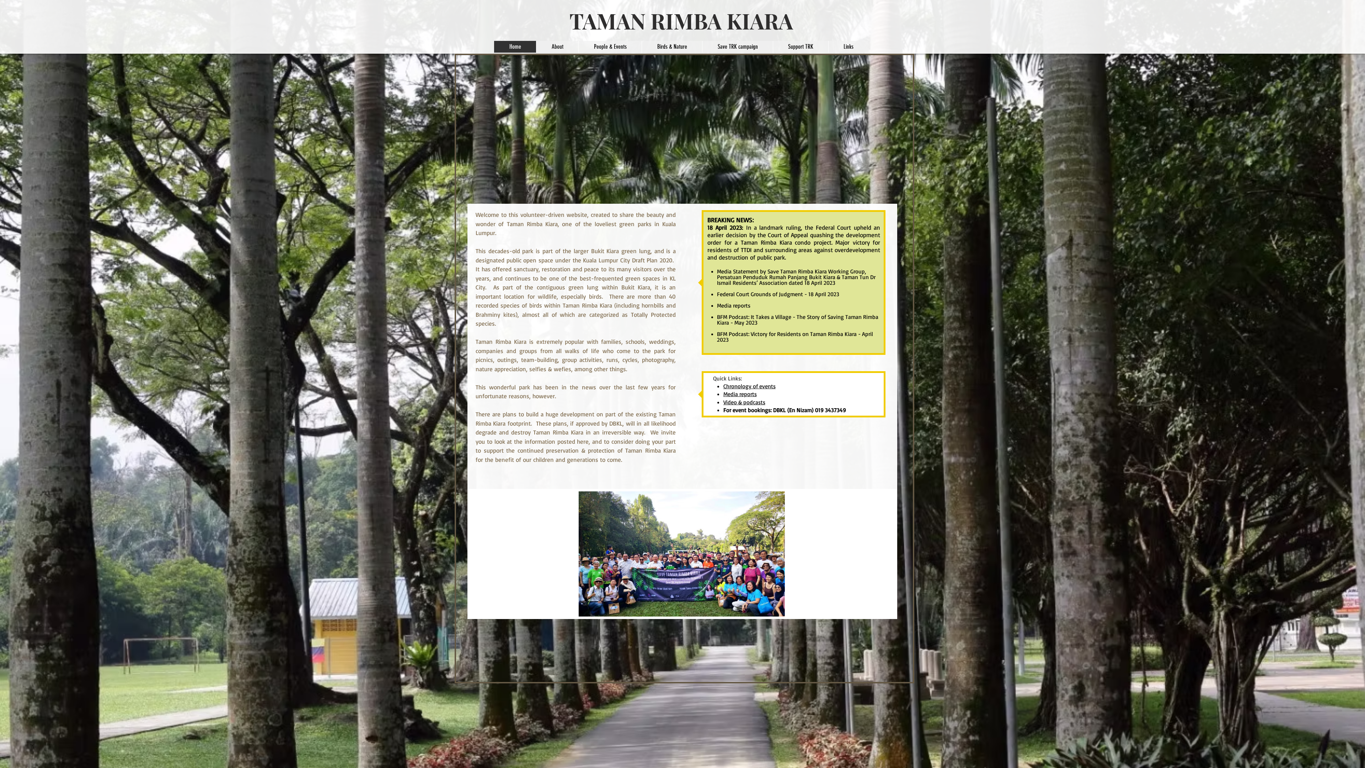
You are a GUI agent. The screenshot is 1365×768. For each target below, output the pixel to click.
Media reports (733, 305)
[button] (749, 554)
